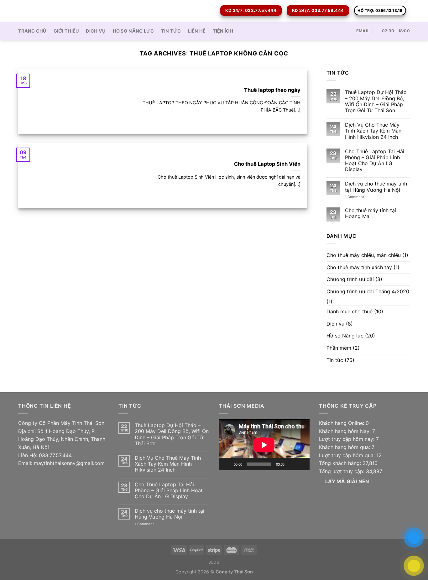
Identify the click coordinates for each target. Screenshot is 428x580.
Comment (354, 197)
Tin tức (171, 31)
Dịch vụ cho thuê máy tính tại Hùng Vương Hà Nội (376, 187)
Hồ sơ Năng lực (133, 31)
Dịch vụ (96, 31)
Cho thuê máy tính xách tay (359, 267)
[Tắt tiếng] (291, 464)
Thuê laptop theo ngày (272, 90)
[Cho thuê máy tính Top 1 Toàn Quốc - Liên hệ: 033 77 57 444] (49, 11)
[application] (264, 444)
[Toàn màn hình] (301, 464)
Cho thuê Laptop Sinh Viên (267, 164)
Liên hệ (197, 31)
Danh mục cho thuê (349, 311)
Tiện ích (223, 31)
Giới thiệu (66, 31)
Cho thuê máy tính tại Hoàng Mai (370, 213)
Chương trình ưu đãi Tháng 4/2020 (367, 291)
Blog (213, 562)
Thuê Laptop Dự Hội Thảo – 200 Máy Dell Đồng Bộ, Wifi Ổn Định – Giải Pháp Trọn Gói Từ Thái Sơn (376, 101)
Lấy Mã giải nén (347, 481)
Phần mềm (338, 348)
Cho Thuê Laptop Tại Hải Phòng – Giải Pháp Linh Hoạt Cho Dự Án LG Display (374, 161)
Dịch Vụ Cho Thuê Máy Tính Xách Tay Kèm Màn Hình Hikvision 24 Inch (373, 131)
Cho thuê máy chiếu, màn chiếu (363, 255)
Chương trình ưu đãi (350, 279)
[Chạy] (227, 464)
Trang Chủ (32, 31)
